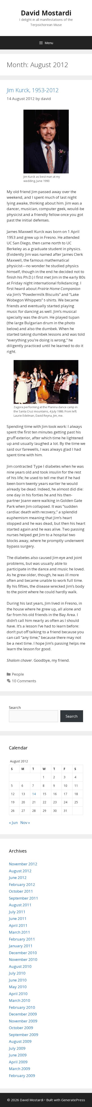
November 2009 (23, 1021)
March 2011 (19, 932)
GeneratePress (73, 1100)
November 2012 (23, 863)
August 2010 (20, 966)
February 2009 (22, 1075)
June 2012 (18, 877)
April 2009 (18, 1061)
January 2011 (21, 945)
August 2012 (20, 870)
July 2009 (17, 1048)
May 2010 (18, 986)
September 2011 (23, 898)
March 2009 (19, 1068)
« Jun (13, 822)
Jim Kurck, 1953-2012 (33, 90)
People (18, 674)
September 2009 (23, 1034)
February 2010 (22, 1007)
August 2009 (20, 1041)
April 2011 (18, 925)
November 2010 (23, 959)
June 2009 (18, 1055)
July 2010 (17, 973)
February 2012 (22, 884)
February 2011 (22, 939)
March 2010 (19, 1000)
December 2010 (23, 952)
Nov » (25, 822)
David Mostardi (46, 12)
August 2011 (20, 904)
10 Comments (24, 680)
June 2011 (18, 918)
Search (15, 707)
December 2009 (23, 1014)
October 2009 (21, 1027)
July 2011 (17, 911)
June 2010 (18, 980)
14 (34, 794)
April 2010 (18, 993)
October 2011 (21, 891)
